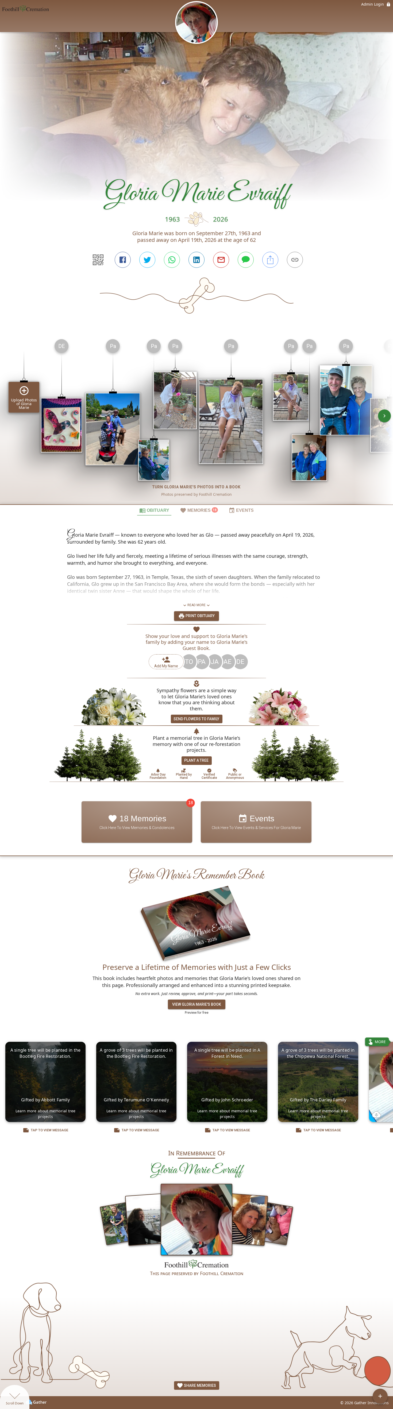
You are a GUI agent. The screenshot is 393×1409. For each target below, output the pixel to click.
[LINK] (295, 260)
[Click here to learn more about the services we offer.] (196, 1265)
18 (190, 802)
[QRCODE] (98, 260)
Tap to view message (49, 1130)
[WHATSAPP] (172, 260)
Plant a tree (196, 760)
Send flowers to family (196, 719)
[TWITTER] (147, 260)
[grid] (196, 419)
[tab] (154, 510)
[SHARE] (270, 260)
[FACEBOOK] (123, 260)
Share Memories (199, 1385)
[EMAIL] (221, 260)
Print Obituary (200, 616)
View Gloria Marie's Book (196, 1004)
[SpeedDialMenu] (380, 1396)
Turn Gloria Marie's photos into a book (196, 487)
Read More (196, 605)
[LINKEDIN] (196, 260)
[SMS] (246, 260)
